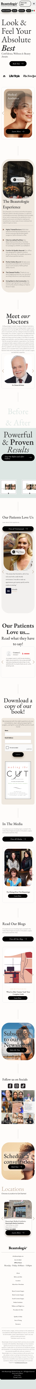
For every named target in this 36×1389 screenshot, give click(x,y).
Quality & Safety (18, 1316)
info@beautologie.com (18, 1256)
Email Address (9, 738)
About (18, 1273)
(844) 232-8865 (23, 3)
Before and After (18, 1277)
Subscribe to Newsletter (18, 1284)
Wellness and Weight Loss (18, 1306)
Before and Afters (6, 10)
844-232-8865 (18, 1260)
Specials (15, 10)
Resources (18, 1324)
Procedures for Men (18, 1310)
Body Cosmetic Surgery (18, 1295)
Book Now (21, 10)
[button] (34, 4)
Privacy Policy (17, 1375)
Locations (18, 1280)
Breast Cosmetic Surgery (18, 1291)
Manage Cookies (17, 1377)
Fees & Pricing (18, 1320)
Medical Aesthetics (18, 1302)
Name (6, 730)
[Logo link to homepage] (9, 4)
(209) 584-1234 (10, 1229)
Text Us (28, 10)
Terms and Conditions (17, 1373)
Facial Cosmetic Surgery (18, 1298)
